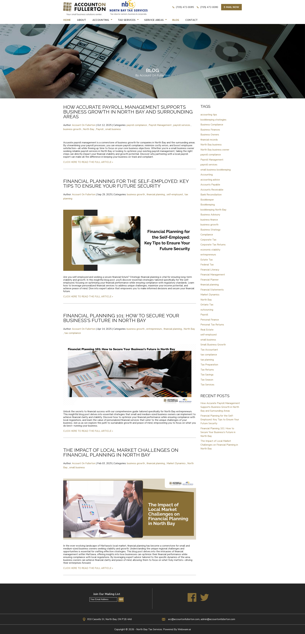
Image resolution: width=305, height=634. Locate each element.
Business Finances (210, 129)
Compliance (206, 234)
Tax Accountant (209, 349)
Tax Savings (207, 374)
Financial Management (212, 274)
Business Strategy (210, 229)
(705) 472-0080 (209, 7)
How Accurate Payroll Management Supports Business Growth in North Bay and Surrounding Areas (128, 111)
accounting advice (210, 179)
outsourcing (206, 309)
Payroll (100, 129)
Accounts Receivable (211, 189)
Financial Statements (212, 289)
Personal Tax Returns (212, 324)
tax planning (207, 359)
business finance (209, 219)
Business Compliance (211, 124)
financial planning (156, 194)
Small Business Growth (213, 344)
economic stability (210, 249)
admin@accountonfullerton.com (218, 619)
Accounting (206, 174)
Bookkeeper (207, 199)
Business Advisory (210, 214)
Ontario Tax (206, 304)
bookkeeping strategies (213, 119)
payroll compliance (137, 125)
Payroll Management (160, 125)
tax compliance (72, 333)
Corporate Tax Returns (213, 244)
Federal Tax (207, 264)
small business (113, 129)
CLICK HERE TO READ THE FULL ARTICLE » (88, 162)
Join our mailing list (106, 594)
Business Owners (209, 134)
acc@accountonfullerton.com (184, 619)
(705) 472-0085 (184, 7)
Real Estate (207, 329)
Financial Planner (209, 279)
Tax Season (206, 379)
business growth (72, 129)
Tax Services (207, 384)
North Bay (88, 129)
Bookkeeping (207, 204)
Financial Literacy (209, 269)
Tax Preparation (209, 364)
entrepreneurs (154, 328)
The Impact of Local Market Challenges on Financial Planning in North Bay (120, 452)
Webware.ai (184, 629)
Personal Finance (209, 319)
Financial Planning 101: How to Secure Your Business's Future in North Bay (121, 318)
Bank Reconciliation (211, 194)
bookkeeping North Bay (213, 209)
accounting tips (208, 114)
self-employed (175, 194)
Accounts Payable (210, 184)
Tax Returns (207, 369)
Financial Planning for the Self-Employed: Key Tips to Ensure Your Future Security (126, 183)
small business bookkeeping (215, 169)
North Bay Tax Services (149, 629)
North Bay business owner (214, 149)
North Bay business (211, 144)
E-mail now (231, 7)
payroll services (181, 125)
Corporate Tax (208, 239)
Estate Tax (206, 259)
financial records (209, 139)
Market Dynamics (176, 463)
